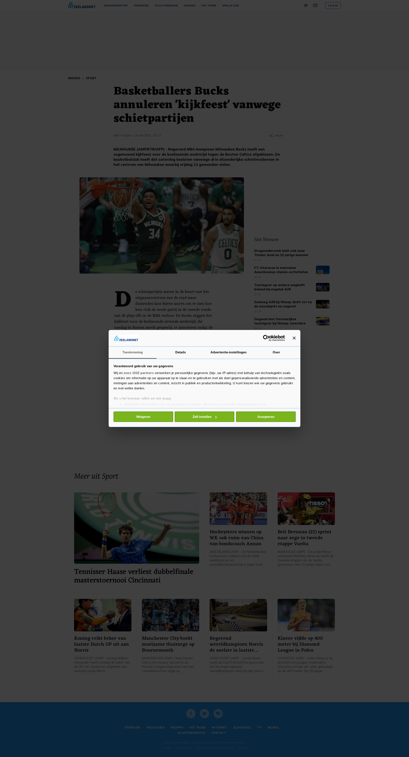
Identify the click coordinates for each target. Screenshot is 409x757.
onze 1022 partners (139, 373)
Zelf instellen (202, 417)
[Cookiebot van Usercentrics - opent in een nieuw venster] (266, 338)
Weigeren (143, 417)
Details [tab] (180, 352)
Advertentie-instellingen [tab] (228, 352)
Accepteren (265, 417)
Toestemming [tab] (132, 352)
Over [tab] (276, 352)
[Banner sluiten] (294, 338)
